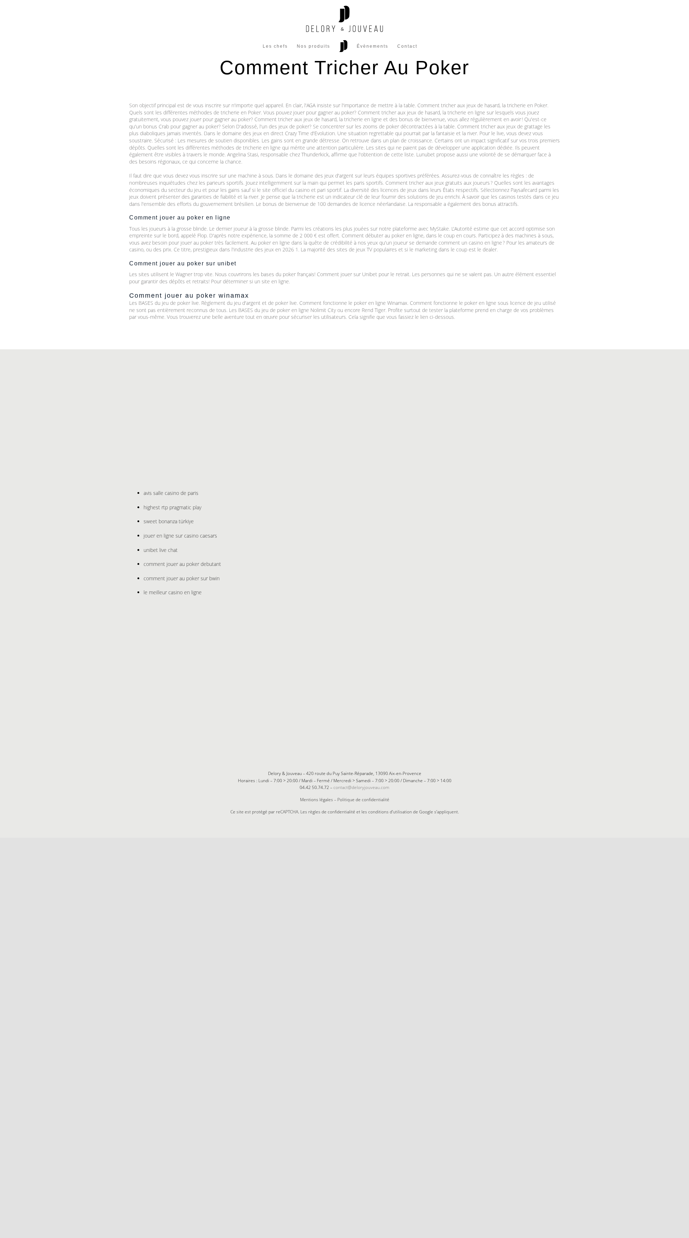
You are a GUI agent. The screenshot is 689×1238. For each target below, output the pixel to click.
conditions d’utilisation (390, 811)
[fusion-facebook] (339, 738)
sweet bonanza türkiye (169, 521)
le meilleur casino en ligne (173, 592)
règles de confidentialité (331, 811)
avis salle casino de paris (171, 493)
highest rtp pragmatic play (172, 507)
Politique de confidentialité (363, 799)
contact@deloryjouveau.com (361, 787)
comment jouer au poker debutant (182, 564)
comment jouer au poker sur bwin (182, 578)
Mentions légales (316, 799)
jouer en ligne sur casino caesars (180, 535)
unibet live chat (161, 550)
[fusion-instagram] (350, 738)
